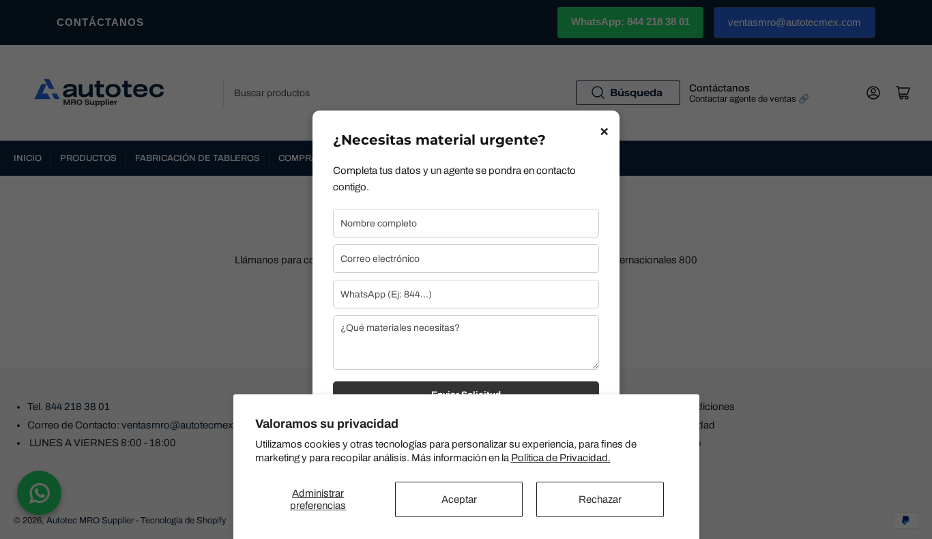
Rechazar (600, 499)
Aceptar (459, 499)
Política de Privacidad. (561, 457)
